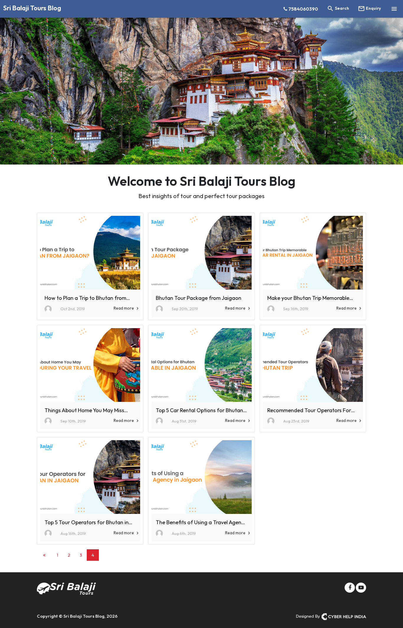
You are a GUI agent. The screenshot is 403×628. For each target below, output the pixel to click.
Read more (127, 308)
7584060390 (302, 9)
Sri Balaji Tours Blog (32, 8)
